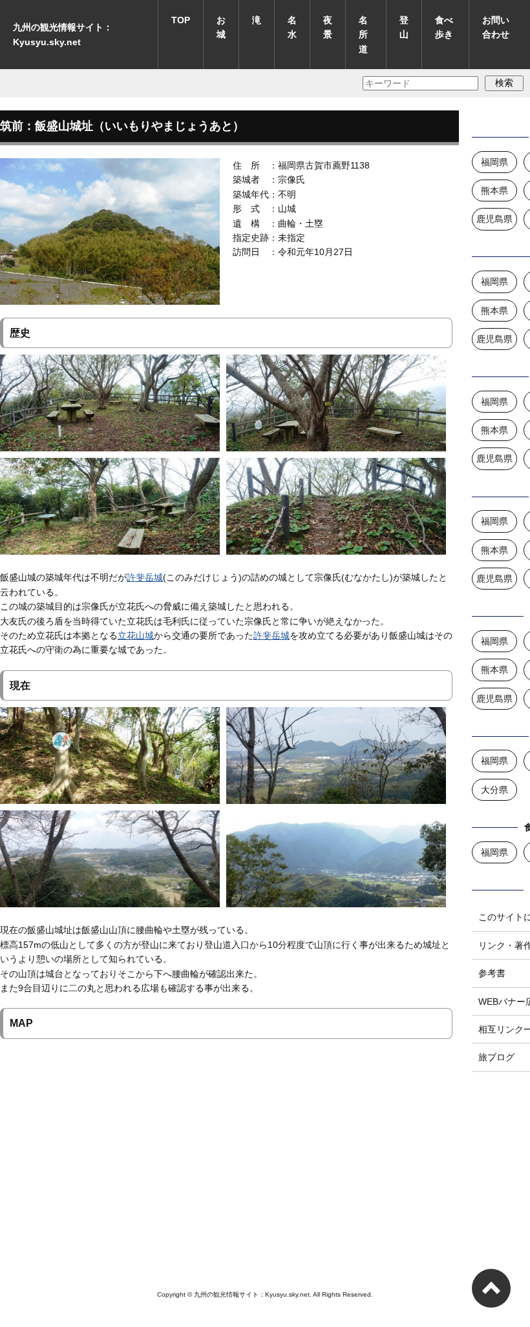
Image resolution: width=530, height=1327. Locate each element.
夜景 (327, 27)
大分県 (494, 790)
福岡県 (494, 162)
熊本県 (494, 190)
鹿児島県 (494, 219)
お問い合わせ (495, 27)
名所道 (363, 34)
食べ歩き (444, 27)
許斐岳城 (145, 577)
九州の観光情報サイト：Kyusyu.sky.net (62, 34)
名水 (292, 27)
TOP (180, 20)
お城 (221, 27)
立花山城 (136, 635)
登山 (403, 27)
